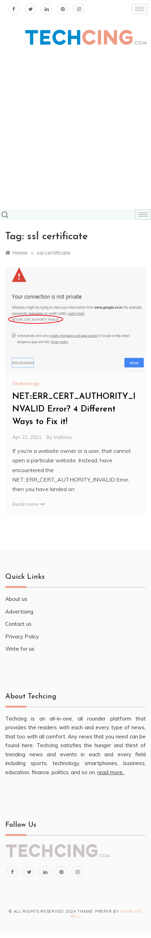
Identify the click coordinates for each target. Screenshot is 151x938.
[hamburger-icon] (139, 9)
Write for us (19, 648)
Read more (26, 504)
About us (16, 599)
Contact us (18, 624)
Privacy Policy (22, 636)
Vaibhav (62, 437)
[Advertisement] (75, 128)
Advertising (19, 611)
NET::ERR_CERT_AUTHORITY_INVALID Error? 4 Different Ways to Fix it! (74, 409)
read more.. (111, 772)
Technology (25, 383)
